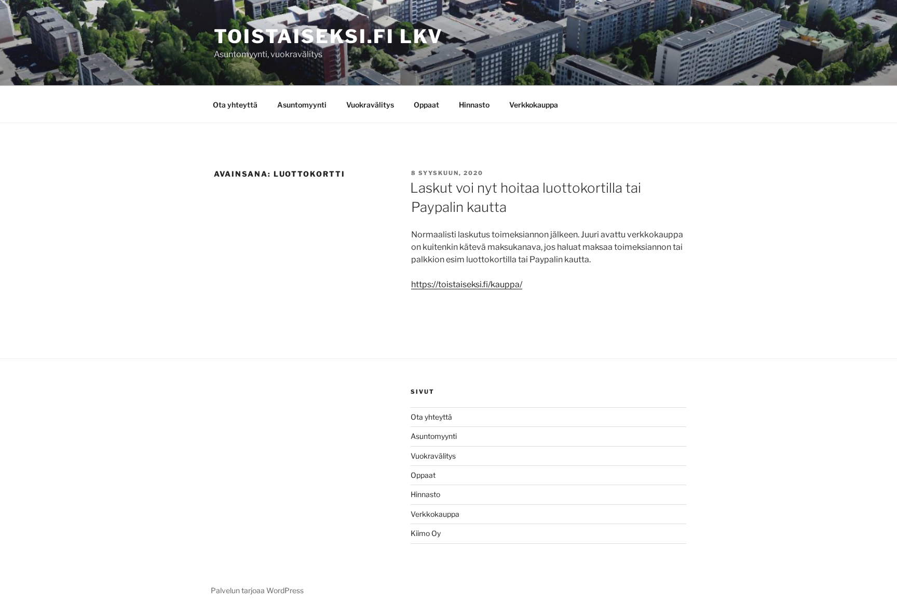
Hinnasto (474, 104)
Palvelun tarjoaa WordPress (257, 590)
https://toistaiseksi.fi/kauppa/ (466, 284)
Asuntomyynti (302, 104)
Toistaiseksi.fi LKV (328, 36)
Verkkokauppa (533, 104)
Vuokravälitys (370, 104)
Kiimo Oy (426, 533)
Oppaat (426, 104)
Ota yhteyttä (235, 104)
